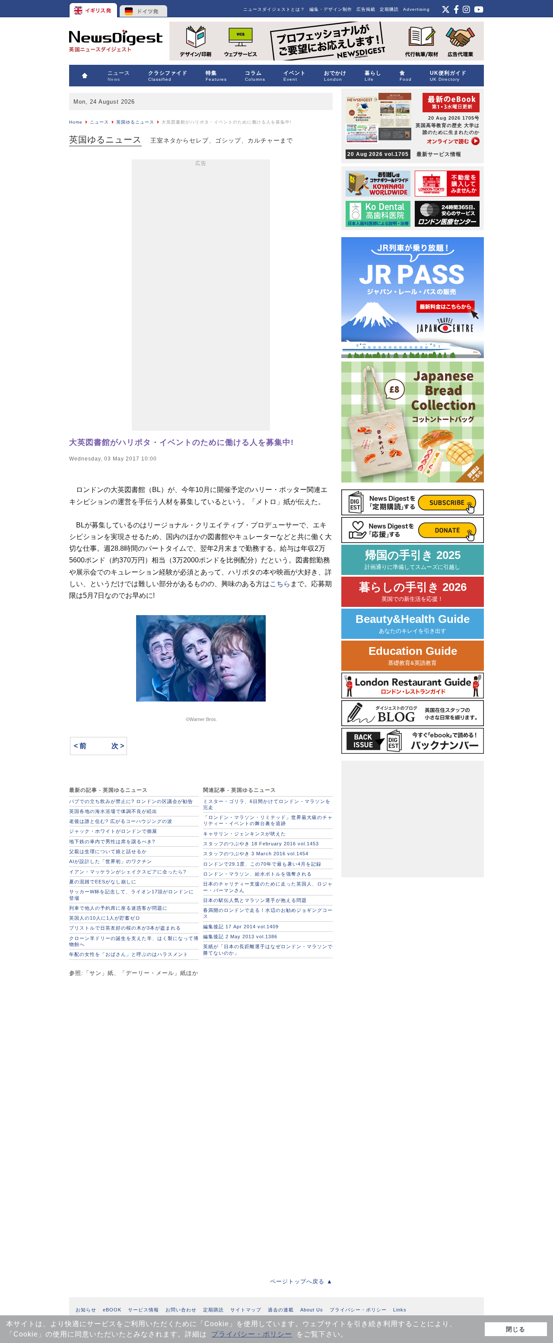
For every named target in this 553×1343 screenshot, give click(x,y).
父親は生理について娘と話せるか (108, 851)
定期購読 (389, 9)
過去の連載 (281, 1309)
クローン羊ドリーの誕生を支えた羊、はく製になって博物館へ (134, 941)
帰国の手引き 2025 (413, 559)
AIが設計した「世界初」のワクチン (110, 861)
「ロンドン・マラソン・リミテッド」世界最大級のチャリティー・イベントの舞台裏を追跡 (268, 820)
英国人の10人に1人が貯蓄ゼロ (104, 918)
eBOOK (112, 1309)
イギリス (94, 8)
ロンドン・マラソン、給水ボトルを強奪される (257, 873)
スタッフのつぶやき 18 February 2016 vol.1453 (261, 843)
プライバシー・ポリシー (251, 1334)
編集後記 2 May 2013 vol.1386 (240, 936)
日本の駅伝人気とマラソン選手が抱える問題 (255, 900)
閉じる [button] (515, 1329)
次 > (117, 745)
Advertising (416, 9)
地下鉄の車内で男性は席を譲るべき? (112, 841)
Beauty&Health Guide (413, 623)
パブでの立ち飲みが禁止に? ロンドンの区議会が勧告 (131, 801)
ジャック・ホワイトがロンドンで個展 (113, 831)
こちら (280, 583)
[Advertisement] (201, 296)
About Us (311, 1309)
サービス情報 (143, 1309)
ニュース (99, 122)
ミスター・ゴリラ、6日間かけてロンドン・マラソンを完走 (267, 804)
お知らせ (86, 1309)
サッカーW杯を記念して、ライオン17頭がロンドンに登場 (131, 894)
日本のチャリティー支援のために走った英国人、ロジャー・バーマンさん (268, 886)
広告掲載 (365, 9)
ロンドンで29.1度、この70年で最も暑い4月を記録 (262, 864)
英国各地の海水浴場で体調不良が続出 (113, 811)
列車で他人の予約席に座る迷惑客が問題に (118, 908)
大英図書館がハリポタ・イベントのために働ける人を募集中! (181, 442)
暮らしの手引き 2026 (413, 591)
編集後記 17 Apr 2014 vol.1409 (241, 926)
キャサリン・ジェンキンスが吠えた (244, 833)
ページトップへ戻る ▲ (301, 1281)
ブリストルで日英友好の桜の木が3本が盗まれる (125, 927)
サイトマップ (245, 1309)
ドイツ (143, 8)
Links (400, 1309)
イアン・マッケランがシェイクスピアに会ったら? (127, 871)
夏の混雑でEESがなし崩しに (103, 881)
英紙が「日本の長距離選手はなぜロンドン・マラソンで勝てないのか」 (268, 949)
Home (76, 122)
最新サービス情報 (404, 154)
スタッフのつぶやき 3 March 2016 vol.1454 (255, 853)
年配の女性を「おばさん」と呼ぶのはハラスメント (128, 954)
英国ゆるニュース (135, 122)
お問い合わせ (181, 1309)
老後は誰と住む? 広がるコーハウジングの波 (120, 821)
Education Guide (413, 655)
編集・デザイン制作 (330, 9)
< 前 (80, 745)
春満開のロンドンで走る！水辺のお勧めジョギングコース (268, 913)
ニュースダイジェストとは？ (274, 9)
